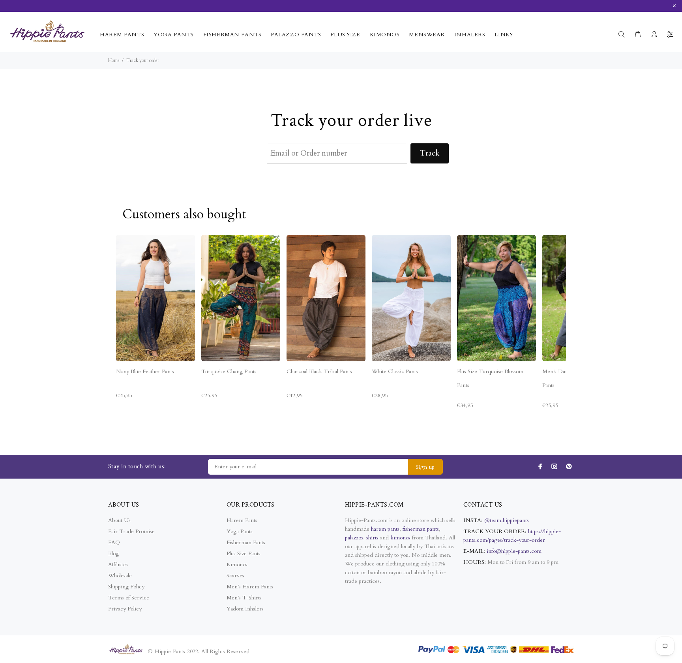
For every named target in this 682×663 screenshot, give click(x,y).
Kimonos (237, 564)
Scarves (235, 575)
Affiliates (118, 564)
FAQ (114, 542)
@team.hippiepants (506, 520)
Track (429, 153)
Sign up (425, 467)
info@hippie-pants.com (514, 551)
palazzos (354, 537)
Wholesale (120, 575)
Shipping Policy (126, 586)
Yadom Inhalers (245, 608)
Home (114, 60)
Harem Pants (242, 520)
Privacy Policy (125, 608)
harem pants (385, 529)
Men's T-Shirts (244, 597)
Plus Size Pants (243, 553)
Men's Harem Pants (250, 586)
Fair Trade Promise (131, 531)
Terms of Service (128, 597)
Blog (113, 553)
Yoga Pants (240, 531)
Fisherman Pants (246, 542)
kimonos (401, 537)
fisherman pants (421, 529)
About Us (119, 520)
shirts (372, 537)
